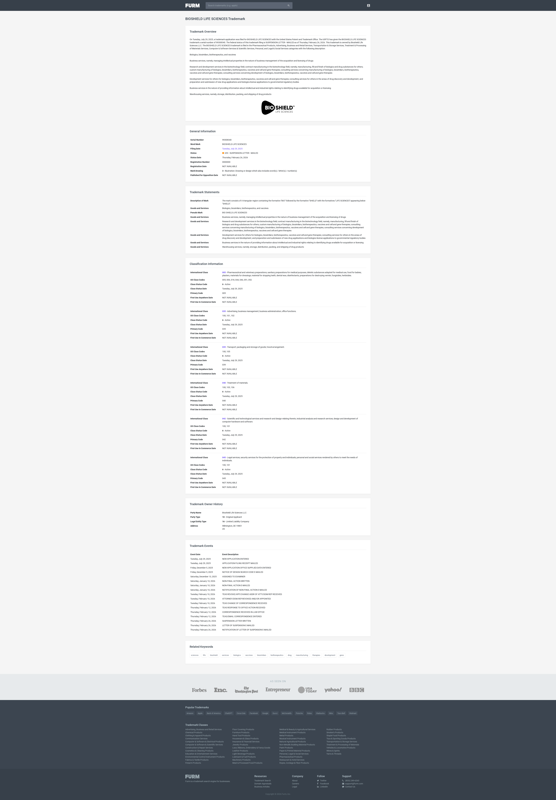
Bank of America (214, 713)
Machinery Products (241, 760)
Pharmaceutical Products (290, 757)
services (225, 655)
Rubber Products (334, 729)
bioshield (213, 655)
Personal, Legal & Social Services (294, 754)
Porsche (299, 713)
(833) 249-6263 (352, 780)
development (330, 655)
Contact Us (350, 787)
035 (224, 311)
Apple (200, 713)
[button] (368, 5)
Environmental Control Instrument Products (205, 757)
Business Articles (262, 787)
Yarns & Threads (334, 754)
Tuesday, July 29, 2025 (232, 149)
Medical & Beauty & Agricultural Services (297, 729)
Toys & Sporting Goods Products (341, 738)
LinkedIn (324, 787)
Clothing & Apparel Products (198, 735)
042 (224, 418)
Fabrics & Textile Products (197, 760)
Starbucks (320, 713)
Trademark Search (262, 780)
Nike (331, 713)
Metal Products (286, 735)
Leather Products (240, 751)
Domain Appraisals (262, 783)
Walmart (352, 713)
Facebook (254, 713)
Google (265, 713)
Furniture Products (240, 732)
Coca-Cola (241, 713)
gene (342, 655)
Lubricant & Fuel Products (244, 757)
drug (289, 655)
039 (224, 347)
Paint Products (286, 748)
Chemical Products (193, 732)
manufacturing (302, 655)
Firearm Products (193, 763)
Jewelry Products (240, 744)
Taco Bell (341, 713)
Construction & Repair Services (199, 748)
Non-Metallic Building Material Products (297, 744)
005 (224, 272)
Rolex (309, 713)
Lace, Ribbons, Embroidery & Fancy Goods (251, 748)
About (295, 780)
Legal (294, 787)
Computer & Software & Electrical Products (204, 741)
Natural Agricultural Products (292, 741)
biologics (237, 655)
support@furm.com (354, 783)
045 (224, 457)
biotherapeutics (277, 655)
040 (224, 383)
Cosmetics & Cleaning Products (199, 751)
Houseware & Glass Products (245, 738)
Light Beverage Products (243, 754)
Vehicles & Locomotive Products (341, 748)
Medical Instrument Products (292, 732)
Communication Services (196, 738)
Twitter (323, 780)
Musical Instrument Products (292, 738)
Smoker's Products (335, 732)
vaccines (249, 655)
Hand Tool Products (241, 735)
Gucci (275, 713)
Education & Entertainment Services (201, 754)
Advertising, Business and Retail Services (203, 729)
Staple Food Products (336, 735)
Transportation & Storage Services (342, 741)
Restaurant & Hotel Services (291, 760)
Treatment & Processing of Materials (343, 744)
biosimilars (261, 655)
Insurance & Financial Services (245, 741)
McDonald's (286, 713)
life (204, 655)
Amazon (190, 713)
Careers (295, 783)
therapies (316, 655)
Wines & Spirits (333, 751)
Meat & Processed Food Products (247, 763)
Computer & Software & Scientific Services (204, 744)
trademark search (202, 781)
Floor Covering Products (243, 729)
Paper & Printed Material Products (294, 751)
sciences (195, 655)
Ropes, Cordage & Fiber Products (294, 763)
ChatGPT (228, 713)
